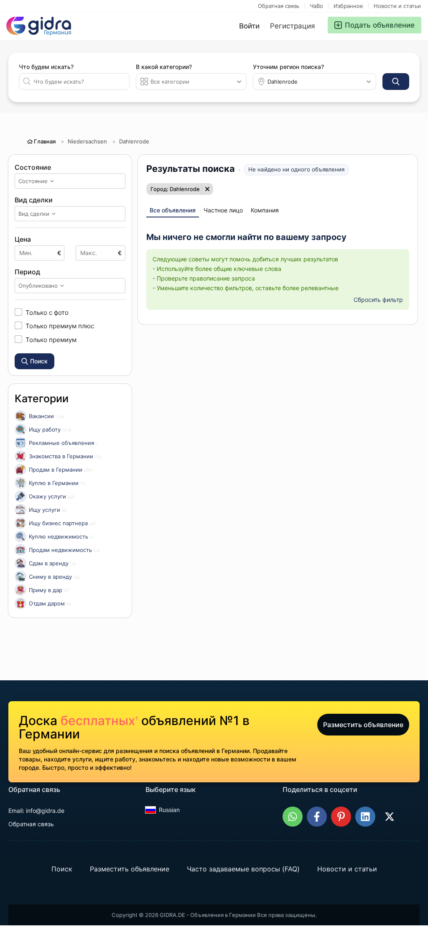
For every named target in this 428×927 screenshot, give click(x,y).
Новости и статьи (397, 6)
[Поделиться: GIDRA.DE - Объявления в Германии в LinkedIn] (365, 817)
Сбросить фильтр (378, 299)
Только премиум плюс (59, 325)
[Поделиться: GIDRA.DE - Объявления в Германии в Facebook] (317, 817)
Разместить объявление (363, 724)
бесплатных (99, 720)
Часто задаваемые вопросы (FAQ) (243, 869)
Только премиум (50, 339)
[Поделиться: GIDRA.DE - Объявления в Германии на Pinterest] (341, 817)
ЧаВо (316, 6)
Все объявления (173, 210)
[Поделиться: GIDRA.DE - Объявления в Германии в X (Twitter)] (390, 817)
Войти (249, 26)
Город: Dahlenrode (175, 189)
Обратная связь (278, 6)
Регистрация (292, 26)
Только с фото (47, 312)
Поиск (61, 869)
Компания (265, 210)
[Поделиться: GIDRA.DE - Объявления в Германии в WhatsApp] (293, 817)
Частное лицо (223, 210)
